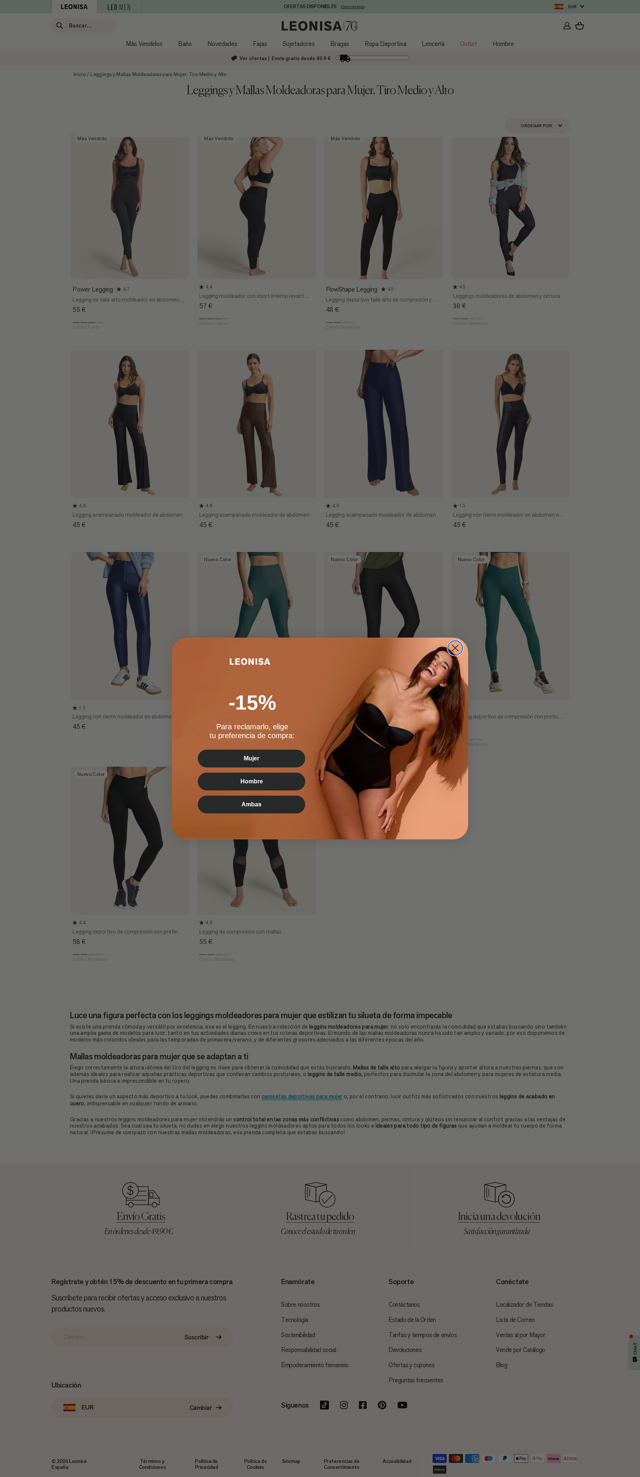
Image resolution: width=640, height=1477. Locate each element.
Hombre (251, 781)
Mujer (251, 758)
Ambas (251, 804)
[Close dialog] (455, 648)
